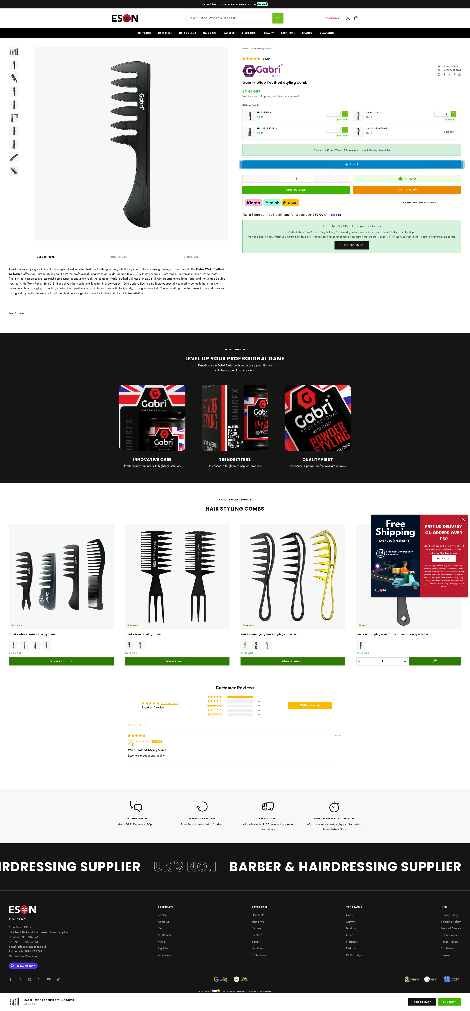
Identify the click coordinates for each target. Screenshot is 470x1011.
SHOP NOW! (443, 558)
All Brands (164, 935)
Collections (259, 955)
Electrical (249, 33)
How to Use (118, 256)
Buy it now (407, 190)
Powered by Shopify (260, 991)
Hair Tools (143, 33)
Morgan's (351, 942)
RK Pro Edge (354, 955)
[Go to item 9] (14, 157)
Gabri (349, 915)
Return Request (450, 942)
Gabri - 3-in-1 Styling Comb (143, 634)
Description (45, 256)
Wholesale (164, 955)
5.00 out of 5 (169, 703)
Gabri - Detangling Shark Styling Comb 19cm (270, 634)
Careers (445, 955)
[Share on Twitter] (449, 74)
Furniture (288, 33)
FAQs (161, 942)
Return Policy (449, 935)
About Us (163, 922)
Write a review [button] (310, 705)
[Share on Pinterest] (454, 74)
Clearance (327, 33)
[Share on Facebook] (444, 74)
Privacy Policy (449, 915)
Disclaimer (191, 256)
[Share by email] (459, 74)
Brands (307, 33)
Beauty (269, 33)
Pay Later (163, 948)
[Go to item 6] (14, 118)
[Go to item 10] (14, 171)
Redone (351, 948)
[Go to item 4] (14, 91)
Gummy (351, 922)
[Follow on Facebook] (10, 979)
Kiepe (349, 935)
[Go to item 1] (14, 52)
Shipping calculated (272, 96)
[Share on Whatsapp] (439, 74)
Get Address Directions (23, 956)
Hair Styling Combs (262, 48)
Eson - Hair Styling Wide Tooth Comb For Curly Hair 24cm (393, 634)
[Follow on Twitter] (20, 979)
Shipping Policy (450, 922)
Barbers (229, 33)
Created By (204, 991)
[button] (251, 59)
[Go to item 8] (14, 144)
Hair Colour (187, 33)
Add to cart (296, 190)
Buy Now (449, 1002)
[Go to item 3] (14, 78)
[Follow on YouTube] (49, 979)
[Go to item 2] (14, 65)
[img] (137, 735)
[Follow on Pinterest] (39, 979)
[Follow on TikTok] (58, 979)
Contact (162, 915)
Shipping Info (352, 245)
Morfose (351, 928)
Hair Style (165, 33)
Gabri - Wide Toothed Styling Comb (32, 634)
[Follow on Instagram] (30, 979)
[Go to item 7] (14, 131)
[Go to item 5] (14, 105)
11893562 (34, 937)
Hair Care (209, 33)
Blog (161, 928)
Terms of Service (451, 928)
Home (245, 48)
